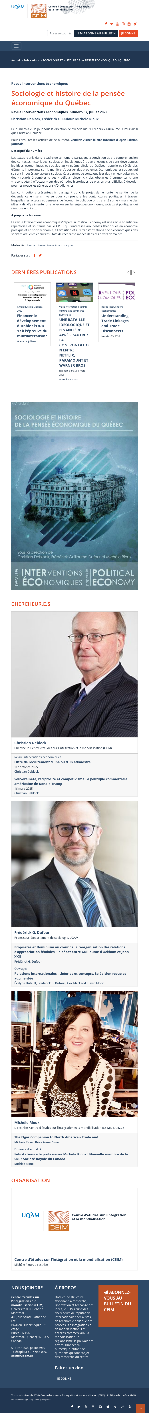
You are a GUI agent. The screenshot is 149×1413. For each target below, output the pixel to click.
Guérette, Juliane (26, 341)
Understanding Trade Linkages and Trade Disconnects (115, 323)
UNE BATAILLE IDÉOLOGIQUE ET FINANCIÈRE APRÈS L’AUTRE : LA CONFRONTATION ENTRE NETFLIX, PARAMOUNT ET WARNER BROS (74, 342)
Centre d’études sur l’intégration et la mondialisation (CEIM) (68, 1259)
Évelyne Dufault (25, 983)
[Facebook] (105, 24)
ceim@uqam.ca (22, 1356)
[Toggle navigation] (16, 46)
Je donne (64, 1379)
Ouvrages (20, 969)
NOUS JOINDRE (27, 1288)
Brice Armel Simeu (48, 1142)
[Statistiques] (122, 1406)
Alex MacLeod (76, 983)
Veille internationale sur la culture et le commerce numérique (73, 310)
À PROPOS (65, 1288)
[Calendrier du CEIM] (129, 24)
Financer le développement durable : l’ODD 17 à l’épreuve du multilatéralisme (32, 325)
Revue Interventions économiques (39, 83)
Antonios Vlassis (68, 379)
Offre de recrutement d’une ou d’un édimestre (52, 762)
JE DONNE (128, 33)
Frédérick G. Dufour (58, 119)
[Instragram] (93, 1406)
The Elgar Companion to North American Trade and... (57, 1137)
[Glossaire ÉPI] (115, 1406)
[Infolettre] (135, 24)
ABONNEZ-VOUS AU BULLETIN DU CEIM (117, 1300)
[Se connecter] (129, 1406)
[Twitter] (111, 24)
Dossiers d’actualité (27, 1149)
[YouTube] (117, 24)
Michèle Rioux (86, 119)
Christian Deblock (25, 119)
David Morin (95, 983)
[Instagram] (123, 24)
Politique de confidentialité (121, 1395)
